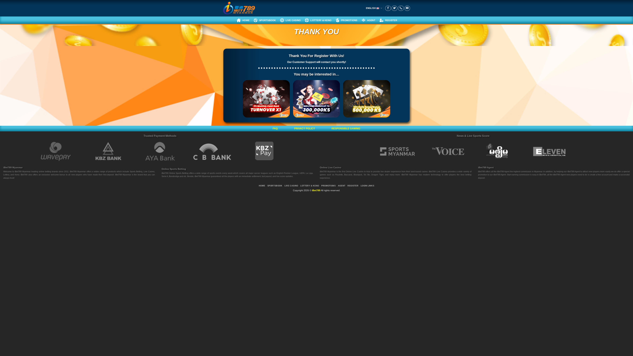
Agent (341, 186)
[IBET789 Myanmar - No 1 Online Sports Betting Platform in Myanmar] (239, 8)
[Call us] (401, 8)
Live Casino (291, 186)
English (371, 8)
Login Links (367, 186)
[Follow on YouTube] (407, 8)
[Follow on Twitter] (394, 8)
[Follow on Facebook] (388, 8)
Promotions (328, 186)
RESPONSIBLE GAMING (346, 128)
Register (352, 186)
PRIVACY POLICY (304, 128)
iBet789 (316, 190)
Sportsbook (274, 186)
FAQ (275, 128)
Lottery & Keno (309, 186)
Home (262, 186)
